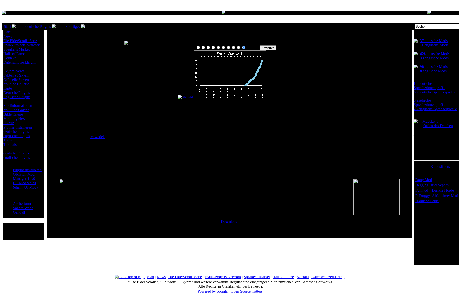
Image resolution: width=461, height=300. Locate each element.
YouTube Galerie (16, 110)
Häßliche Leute (427, 201)
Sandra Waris (23, 208)
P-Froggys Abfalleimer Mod (436, 196)
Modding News (15, 118)
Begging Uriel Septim (432, 185)
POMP (8, 123)
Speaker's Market (16, 49)
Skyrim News (13, 71)
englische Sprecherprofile (435, 109)
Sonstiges (73, 26)
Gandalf (19, 212)
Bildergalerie (13, 114)
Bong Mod (423, 180)
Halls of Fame (14, 54)
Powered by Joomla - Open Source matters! (231, 291)
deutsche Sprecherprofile (435, 92)
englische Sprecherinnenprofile (429, 102)
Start (7, 26)
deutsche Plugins (38, 26)
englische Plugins (16, 136)
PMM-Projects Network (21, 45)
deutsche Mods (434, 41)
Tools (7, 140)
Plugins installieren (17, 127)
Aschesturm (22, 204)
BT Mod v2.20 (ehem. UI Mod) (25, 185)
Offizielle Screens (16, 80)
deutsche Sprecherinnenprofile (429, 85)
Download (229, 222)
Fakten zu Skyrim (16, 75)
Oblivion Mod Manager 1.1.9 (24, 176)
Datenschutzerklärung (19, 62)
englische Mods (434, 45)
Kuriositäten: (440, 167)
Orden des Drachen (438, 126)
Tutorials (10, 144)
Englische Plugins (16, 97)
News (7, 36)
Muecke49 (430, 121)
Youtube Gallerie (16, 84)
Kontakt (9, 58)
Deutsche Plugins (16, 93)
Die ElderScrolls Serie (20, 41)
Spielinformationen (17, 106)
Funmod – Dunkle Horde (434, 190)
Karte (7, 88)
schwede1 (97, 137)
